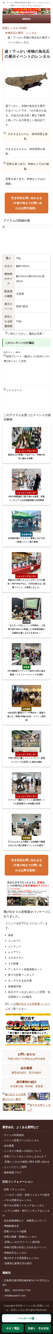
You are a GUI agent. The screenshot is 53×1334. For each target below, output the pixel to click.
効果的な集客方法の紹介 (18, 1263)
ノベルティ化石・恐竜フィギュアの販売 (27, 1194)
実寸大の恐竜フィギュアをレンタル (24, 1205)
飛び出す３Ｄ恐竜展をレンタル (21, 1258)
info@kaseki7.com (15, 1295)
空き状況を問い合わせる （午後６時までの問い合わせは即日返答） (26, 203)
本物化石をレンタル (15, 1252)
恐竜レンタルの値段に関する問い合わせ (27, 1161)
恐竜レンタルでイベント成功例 (22, 1242)
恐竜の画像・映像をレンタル (20, 1236)
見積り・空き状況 (38, 1328)
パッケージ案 (26, 1318)
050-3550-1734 (21, 1290)
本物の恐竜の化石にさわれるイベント (25, 1247)
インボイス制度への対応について (23, 1151)
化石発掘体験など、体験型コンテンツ (25, 1220)
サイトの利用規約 (14, 1135)
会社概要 (9, 1145)
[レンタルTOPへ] (26, 11)
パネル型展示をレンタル (18, 1200)
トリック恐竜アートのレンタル (21, 1140)
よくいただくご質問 (15, 1167)
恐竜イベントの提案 (15, 1231)
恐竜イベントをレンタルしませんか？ (25, 1156)
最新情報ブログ (12, 1172)
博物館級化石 (11, 1226)
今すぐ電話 (12, 1328)
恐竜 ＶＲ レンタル (14, 1189)
